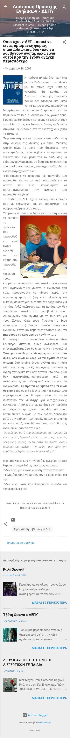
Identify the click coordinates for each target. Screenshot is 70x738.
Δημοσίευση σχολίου (21, 542)
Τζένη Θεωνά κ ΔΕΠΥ (20, 615)
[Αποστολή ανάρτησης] (13, 521)
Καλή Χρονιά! (13, 569)
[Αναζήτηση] (64, 8)
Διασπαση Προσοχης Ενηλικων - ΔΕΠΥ (35, 9)
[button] (64, 43)
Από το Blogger (37, 715)
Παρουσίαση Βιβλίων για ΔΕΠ (32, 529)
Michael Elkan (45, 722)
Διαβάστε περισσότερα (49, 602)
